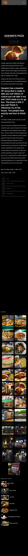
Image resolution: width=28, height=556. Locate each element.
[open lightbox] (8, 321)
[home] (4, 2)
